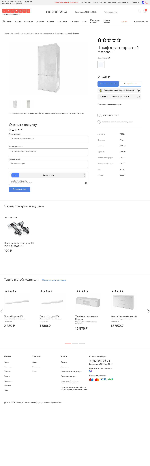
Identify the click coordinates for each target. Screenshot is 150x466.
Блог (34, 371)
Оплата (95, 2)
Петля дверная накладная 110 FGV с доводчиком (19, 244)
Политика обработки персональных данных (70, 382)
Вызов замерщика (141, 22)
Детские (74, 21)
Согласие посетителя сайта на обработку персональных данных (74, 388)
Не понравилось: (16, 147)
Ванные (50, 21)
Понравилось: (15, 134)
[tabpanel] (21, 238)
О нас (81, 2)
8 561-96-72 (56, 12)
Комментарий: (15, 159)
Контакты (136, 2)
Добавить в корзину (108, 84)
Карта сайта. (56, 402)
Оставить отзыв (19, 189)
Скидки (124, 22)
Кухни (18, 21)
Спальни (40, 21)
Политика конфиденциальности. (37, 402)
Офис (84, 21)
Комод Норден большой (124, 316)
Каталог (7, 21)
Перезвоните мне (111, 12)
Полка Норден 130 (13, 316)
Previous (1, 311)
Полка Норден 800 (50, 316)
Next (148, 311)
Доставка (87, 2)
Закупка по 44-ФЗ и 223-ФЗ (66, 2)
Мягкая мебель (106, 21)
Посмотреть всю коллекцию (54, 280)
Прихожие (62, 21)
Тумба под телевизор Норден (86, 318)
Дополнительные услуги (108, 2)
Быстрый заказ (130, 84)
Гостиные (28, 21)
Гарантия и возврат (124, 2)
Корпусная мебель (95, 21)
